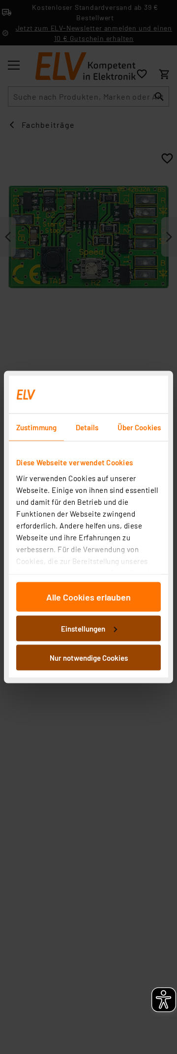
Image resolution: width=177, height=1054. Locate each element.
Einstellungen (83, 628)
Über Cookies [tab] (139, 427)
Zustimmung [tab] (36, 427)
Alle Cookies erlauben (88, 597)
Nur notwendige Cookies (89, 657)
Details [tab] (87, 427)
